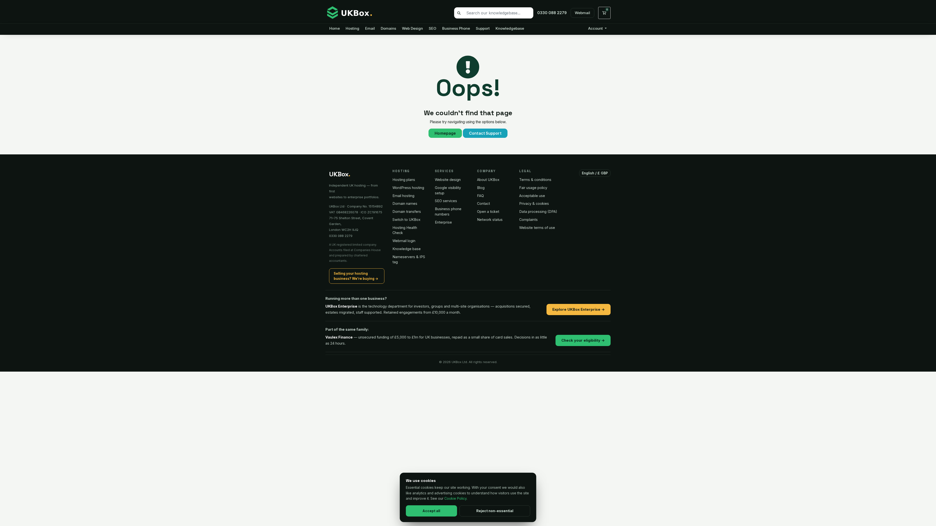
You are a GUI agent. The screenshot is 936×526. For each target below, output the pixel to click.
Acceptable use (532, 196)
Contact (483, 203)
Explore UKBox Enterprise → (578, 309)
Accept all (431, 511)
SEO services (446, 201)
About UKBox (488, 180)
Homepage (445, 133)
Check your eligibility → (583, 340)
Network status (490, 219)
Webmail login (403, 241)
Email (370, 28)
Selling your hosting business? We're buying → (356, 276)
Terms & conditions (535, 180)
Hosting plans (403, 180)
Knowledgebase (510, 28)
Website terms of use (537, 227)
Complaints (528, 219)
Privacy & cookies (534, 203)
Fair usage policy (533, 188)
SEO (432, 28)
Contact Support (485, 133)
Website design (448, 180)
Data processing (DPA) (538, 211)
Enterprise (443, 222)
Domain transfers (406, 211)
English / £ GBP (595, 173)
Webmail (582, 12)
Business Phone (456, 28)
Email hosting (403, 196)
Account (596, 28)
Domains (388, 28)
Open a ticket (488, 211)
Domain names (404, 203)
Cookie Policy (455, 498)
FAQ (480, 196)
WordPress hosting (408, 188)
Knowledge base (406, 249)
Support (483, 28)
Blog (481, 188)
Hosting (352, 28)
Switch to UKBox (406, 219)
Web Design (412, 28)
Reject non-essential (494, 511)
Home (334, 28)
